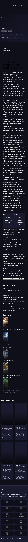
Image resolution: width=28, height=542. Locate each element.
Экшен (23, 37)
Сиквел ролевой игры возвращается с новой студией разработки (13, 264)
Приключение (19, 34)
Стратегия (4, 34)
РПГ (3, 37)
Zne (2, 2)
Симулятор (9, 37)
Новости (10, 5)
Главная (2, 26)
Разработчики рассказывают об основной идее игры (11, 233)
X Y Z (7, 5)
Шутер (17, 37)
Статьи (18, 5)
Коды (21, 5)
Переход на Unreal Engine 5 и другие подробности (13, 248)
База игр (14, 5)
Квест (11, 34)
